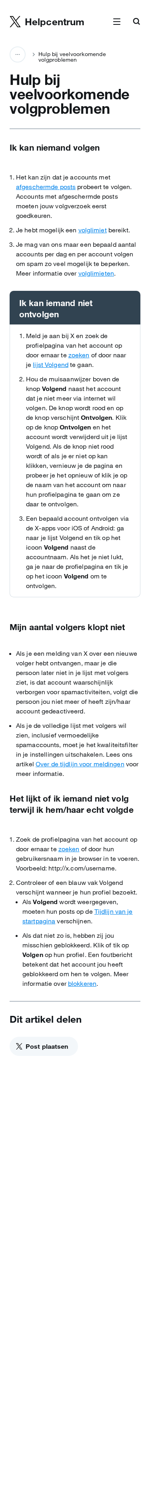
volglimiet (92, 230)
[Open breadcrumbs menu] (18, 54)
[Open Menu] (116, 22)
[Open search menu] (136, 22)
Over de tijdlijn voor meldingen (80, 764)
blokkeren (82, 983)
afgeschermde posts (46, 187)
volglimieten (96, 273)
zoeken (79, 355)
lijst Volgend (50, 365)
